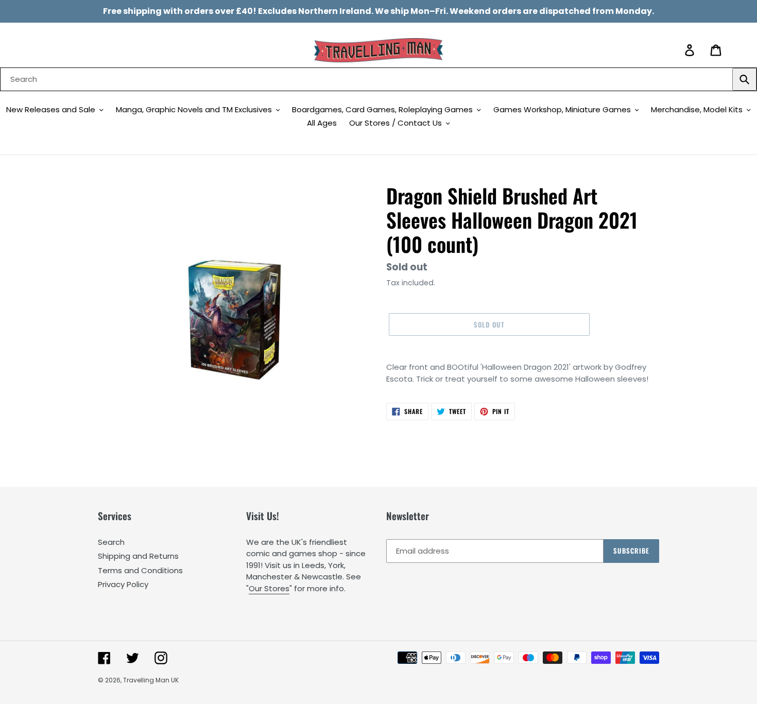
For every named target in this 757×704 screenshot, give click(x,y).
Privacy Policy (123, 584)
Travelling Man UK (151, 680)
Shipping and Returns (138, 556)
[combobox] (378, 79)
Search (111, 542)
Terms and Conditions (140, 570)
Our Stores (269, 588)
